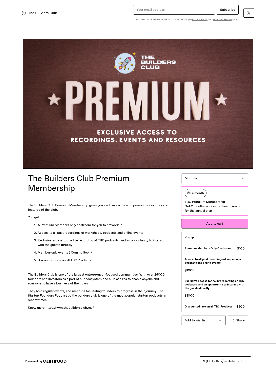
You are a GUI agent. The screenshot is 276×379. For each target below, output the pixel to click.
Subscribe (227, 10)
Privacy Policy (200, 19)
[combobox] (203, 320)
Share (240, 320)
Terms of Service (222, 19)
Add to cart (214, 223)
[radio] (214, 201)
